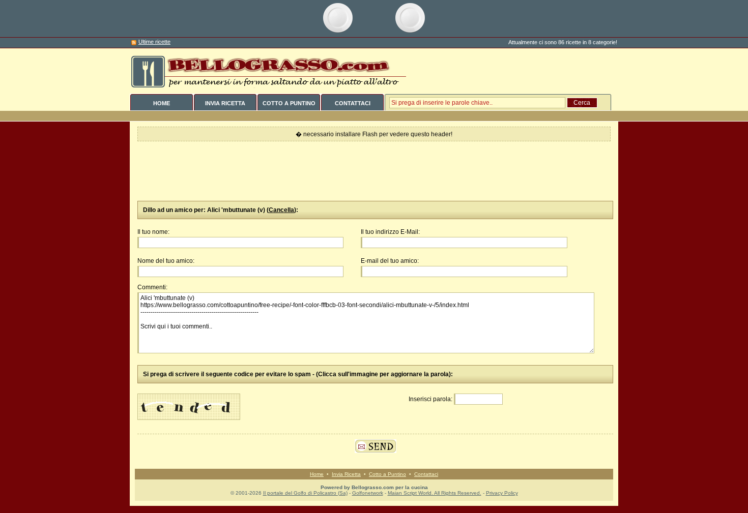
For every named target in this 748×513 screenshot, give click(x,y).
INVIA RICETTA (225, 103)
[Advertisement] (374, 171)
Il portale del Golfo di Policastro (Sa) (305, 493)
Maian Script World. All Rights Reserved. (434, 493)
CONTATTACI (352, 103)
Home (317, 474)
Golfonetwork (367, 493)
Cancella (281, 210)
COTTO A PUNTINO (289, 103)
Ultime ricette (154, 42)
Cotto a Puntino (387, 474)
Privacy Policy (502, 493)
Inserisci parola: (430, 399)
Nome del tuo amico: (165, 260)
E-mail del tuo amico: (390, 260)
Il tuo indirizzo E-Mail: (390, 231)
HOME (161, 103)
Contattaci (426, 474)
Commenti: (152, 287)
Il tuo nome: (153, 231)
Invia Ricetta (346, 474)
